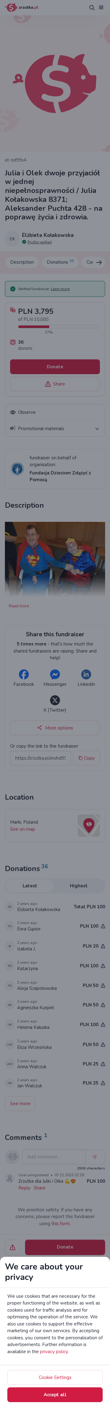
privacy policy (54, 1352)
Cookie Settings (55, 1377)
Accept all (55, 1395)
